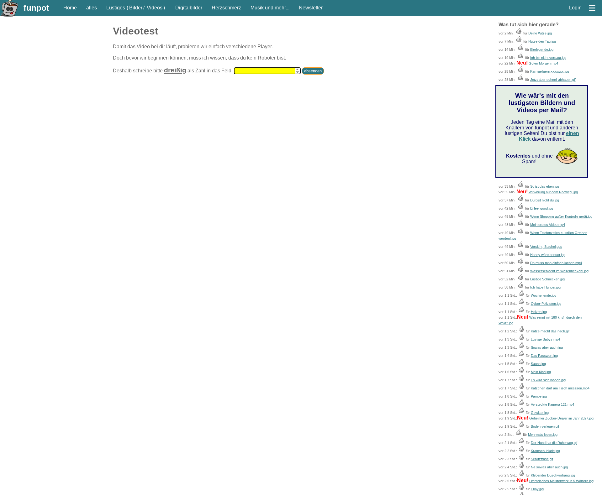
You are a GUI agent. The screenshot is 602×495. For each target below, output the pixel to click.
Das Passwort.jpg (544, 355)
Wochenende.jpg (543, 295)
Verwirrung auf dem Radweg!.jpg (553, 192)
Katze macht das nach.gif (550, 331)
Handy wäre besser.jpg (547, 255)
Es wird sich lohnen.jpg (548, 380)
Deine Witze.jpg (540, 33)
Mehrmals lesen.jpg (542, 434)
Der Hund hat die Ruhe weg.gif (554, 443)
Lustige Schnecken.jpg (547, 279)
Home (70, 7)
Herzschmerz (226, 7)
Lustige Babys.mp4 (545, 339)
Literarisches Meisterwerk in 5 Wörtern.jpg (561, 481)
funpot (36, 7)
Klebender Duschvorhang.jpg (553, 475)
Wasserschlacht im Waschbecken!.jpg (559, 271)
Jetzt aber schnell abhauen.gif (553, 79)
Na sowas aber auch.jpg (549, 467)
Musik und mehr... (270, 7)
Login (575, 7)
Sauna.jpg (538, 364)
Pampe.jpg (539, 396)
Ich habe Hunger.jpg (545, 287)
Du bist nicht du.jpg (544, 200)
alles (91, 7)
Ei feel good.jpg (541, 208)
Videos (154, 7)
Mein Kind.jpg (541, 372)
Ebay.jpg (537, 489)
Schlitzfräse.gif (542, 459)
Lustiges (115, 7)
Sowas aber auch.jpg (547, 347)
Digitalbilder (188, 7)
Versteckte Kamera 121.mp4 (552, 404)
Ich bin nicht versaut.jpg (548, 58)
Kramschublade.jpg (545, 451)
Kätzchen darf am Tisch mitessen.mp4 (560, 388)
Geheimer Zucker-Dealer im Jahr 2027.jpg (561, 418)
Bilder (135, 7)
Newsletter (311, 7)
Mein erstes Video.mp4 (547, 225)
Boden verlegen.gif (545, 426)
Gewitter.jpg (540, 412)
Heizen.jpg (539, 312)
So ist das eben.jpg (544, 186)
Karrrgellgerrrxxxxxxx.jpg (549, 71)
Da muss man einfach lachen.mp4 (556, 263)
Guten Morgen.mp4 (543, 63)
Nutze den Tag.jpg (542, 41)
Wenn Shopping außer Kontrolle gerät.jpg (561, 216)
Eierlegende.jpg (541, 49)
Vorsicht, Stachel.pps (546, 246)
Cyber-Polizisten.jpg (546, 303)
